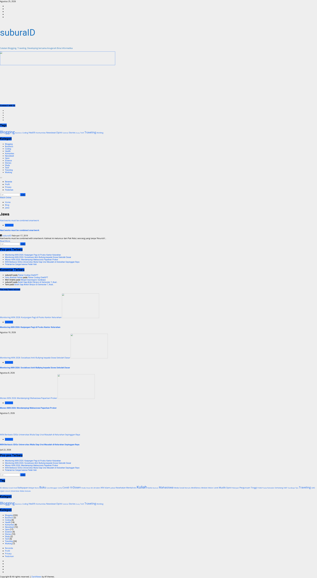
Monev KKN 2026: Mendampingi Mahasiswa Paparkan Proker (31, 259)
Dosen (77, 487)
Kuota (149, 488)
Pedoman (9, 190)
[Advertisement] (57, 64)
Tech (82, 133)
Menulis (187, 488)
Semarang (279, 488)
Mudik (222, 487)
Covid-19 (67, 487)
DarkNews (36, 576)
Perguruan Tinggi (248, 487)
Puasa (264, 488)
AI (1, 487)
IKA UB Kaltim (95, 488)
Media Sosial (179, 488)
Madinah (155, 488)
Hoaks (83, 488)
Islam (107, 487)
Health (32, 132)
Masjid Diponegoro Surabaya (33, 280)
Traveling (90, 132)
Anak (15, 488)
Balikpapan (22, 487)
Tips (296, 488)
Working (99, 132)
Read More (5, 241)
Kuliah (142, 487)
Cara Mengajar (52, 488)
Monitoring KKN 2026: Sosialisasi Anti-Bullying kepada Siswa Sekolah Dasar (38, 257)
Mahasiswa (166, 487)
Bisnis (37, 488)
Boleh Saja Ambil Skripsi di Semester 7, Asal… (38, 282)
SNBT (285, 488)
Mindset (204, 488)
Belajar (31, 488)
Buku (42, 487)
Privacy (8, 187)
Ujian (2, 491)
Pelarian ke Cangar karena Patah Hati (21, 264)
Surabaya (291, 488)
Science (65, 133)
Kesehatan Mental (124, 487)
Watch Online (5, 197)
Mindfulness (196, 488)
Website (28, 491)
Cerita (60, 488)
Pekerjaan (235, 488)
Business (18, 133)
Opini (59, 132)
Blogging (7, 132)
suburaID (17, 32)
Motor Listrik (213, 488)
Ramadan (270, 488)
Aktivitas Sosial (7, 488)
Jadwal (113, 488)
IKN (102, 487)
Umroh (7, 491)
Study (78, 133)
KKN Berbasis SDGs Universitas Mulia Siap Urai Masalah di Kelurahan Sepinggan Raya (42, 262)
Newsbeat (51, 132)
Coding (25, 133)
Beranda (8, 182)
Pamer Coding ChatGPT (28, 275)
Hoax (88, 488)
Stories (72, 132)
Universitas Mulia (17, 491)
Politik (260, 488)
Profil (7, 184)
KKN (134, 488)
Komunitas (41, 132)
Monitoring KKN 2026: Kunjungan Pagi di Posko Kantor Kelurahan (33, 255)
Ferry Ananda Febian (14, 277)
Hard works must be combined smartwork (19, 220)
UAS (313, 487)
